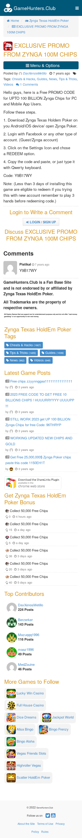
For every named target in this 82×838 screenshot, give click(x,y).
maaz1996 (26, 649)
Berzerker (25, 619)
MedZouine (26, 664)
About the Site (26, 824)
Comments (29, 84)
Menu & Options (44, 65)
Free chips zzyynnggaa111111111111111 (41, 381)
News (53, 79)
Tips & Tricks (68, 79)
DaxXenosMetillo (30, 604)
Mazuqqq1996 (28, 634)
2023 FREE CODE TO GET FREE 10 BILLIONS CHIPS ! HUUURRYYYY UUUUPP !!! (39, 400)
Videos (8, 84)
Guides (42, 79)
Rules (45, 831)
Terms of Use (45, 824)
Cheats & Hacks (23, 79)
